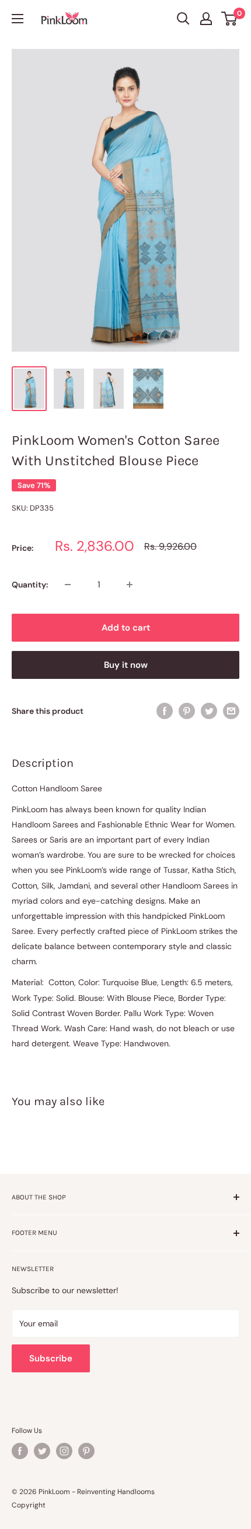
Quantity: (30, 584)
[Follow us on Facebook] (20, 1451)
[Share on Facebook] (164, 710)
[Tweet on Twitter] (209, 710)
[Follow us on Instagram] (64, 1451)
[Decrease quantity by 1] (67, 584)
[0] (229, 19)
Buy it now (126, 665)
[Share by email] (231, 710)
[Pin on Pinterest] (187, 710)
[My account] (206, 18)
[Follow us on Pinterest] (86, 1451)
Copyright (29, 1505)
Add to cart (126, 627)
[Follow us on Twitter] (42, 1451)
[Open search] (183, 18)
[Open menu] (17, 18)
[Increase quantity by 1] (129, 584)
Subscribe (50, 1358)
